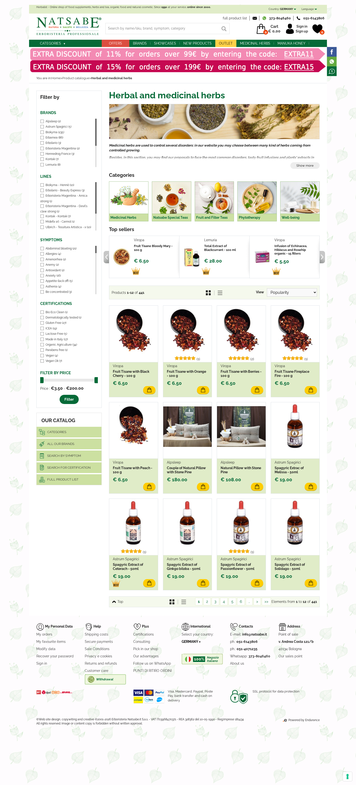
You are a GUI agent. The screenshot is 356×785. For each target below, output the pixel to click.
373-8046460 (280, 18)
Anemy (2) (52, 264)
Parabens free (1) (57, 350)
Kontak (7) (52, 159)
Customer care (96, 671)
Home (56, 78)
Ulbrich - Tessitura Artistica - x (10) (68, 227)
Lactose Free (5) (56, 333)
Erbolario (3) (53, 143)
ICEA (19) (51, 328)
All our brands (60, 444)
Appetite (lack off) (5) (59, 281)
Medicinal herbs (255, 43)
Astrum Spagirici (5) (58, 126)
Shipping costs (96, 634)
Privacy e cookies (98, 656)
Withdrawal (104, 679)
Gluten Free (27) (56, 323)
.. (249, 601)
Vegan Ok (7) (54, 361)
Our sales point (290, 656)
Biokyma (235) (55, 132)
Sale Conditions (97, 649)
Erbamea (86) (54, 137)
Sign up (302, 31)
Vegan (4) (52, 355)
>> (266, 601)
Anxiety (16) (53, 275)
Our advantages (146, 656)
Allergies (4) (53, 254)
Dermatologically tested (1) (63, 317)
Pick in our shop (145, 649)
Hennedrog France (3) (60, 153)
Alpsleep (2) (53, 121)
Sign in (301, 26)
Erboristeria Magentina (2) (63, 148)
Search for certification (69, 467)
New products (197, 43)
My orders (44, 634)
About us (237, 663)
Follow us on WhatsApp (152, 663)
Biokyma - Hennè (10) (60, 185)
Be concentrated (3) (59, 292)
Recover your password (55, 656)
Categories (50, 43)
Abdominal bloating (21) (61, 248)
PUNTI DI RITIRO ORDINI (152, 671)
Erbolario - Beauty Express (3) (65, 190)
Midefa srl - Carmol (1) (60, 221)
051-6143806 (314, 18)
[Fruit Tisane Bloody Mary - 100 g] (122, 257)
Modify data (45, 649)
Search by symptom (64, 456)
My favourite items (51, 642)
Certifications (143, 634)
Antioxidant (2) (55, 270)
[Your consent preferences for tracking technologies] (347, 776)
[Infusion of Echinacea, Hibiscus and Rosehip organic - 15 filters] (262, 257)
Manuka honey (291, 43)
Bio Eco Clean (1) (57, 312)
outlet (226, 43)
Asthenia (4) (53, 286)
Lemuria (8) (53, 164)
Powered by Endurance (304, 720)
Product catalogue (75, 78)
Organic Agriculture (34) (61, 344)
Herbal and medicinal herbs (111, 78)
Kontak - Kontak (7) (58, 216)
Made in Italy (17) (57, 339)
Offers (115, 43)
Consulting (141, 642)
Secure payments (99, 642)
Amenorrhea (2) (56, 259)
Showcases (165, 43)
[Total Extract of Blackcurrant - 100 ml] (192, 257)
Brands (140, 43)
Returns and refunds (101, 663)
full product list (235, 18)
